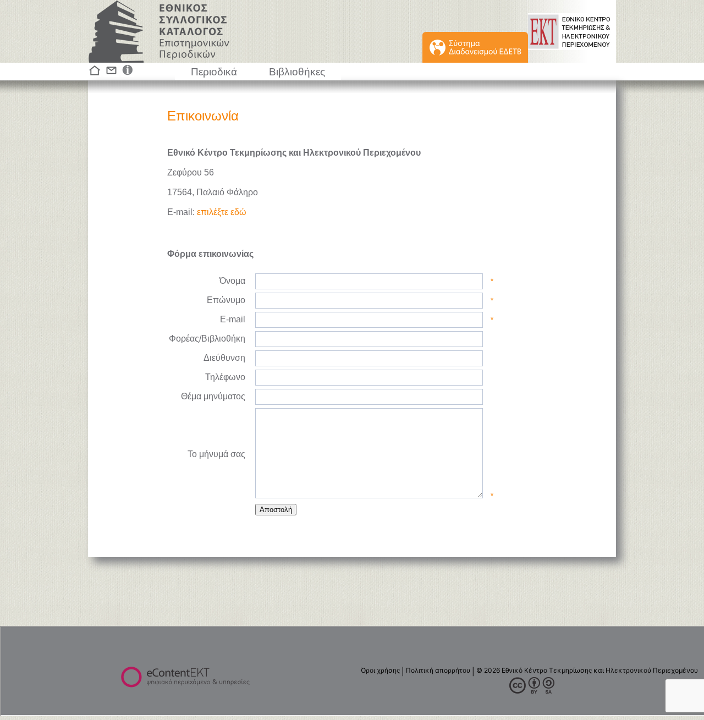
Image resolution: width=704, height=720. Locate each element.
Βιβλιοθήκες (297, 72)
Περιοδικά (214, 72)
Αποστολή (276, 509)
